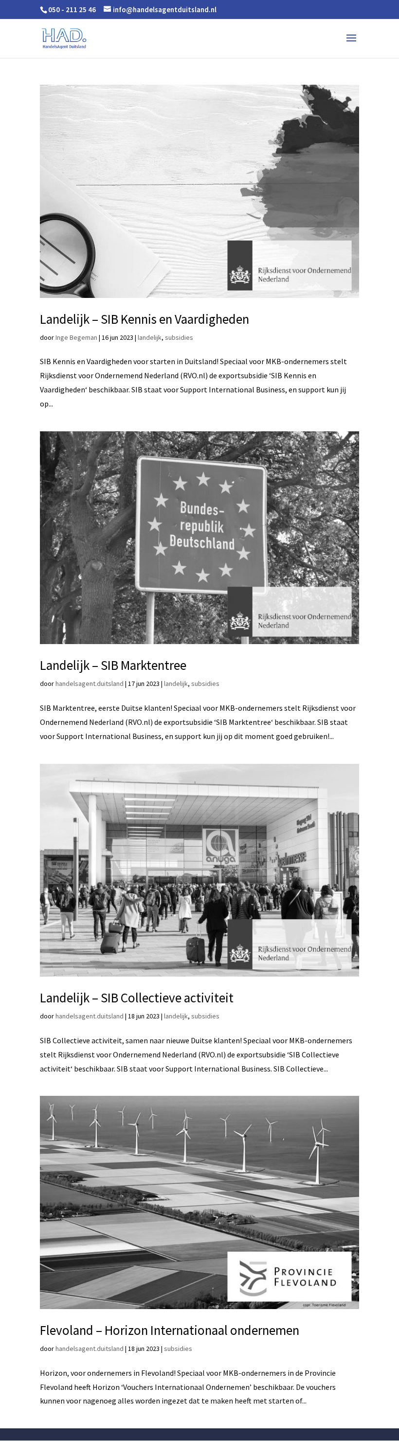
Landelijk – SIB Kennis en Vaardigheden (144, 319)
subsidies (179, 337)
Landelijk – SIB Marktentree (113, 665)
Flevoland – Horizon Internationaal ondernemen (169, 1330)
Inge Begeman (76, 337)
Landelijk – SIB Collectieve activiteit (137, 997)
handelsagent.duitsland (89, 683)
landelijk (150, 337)
